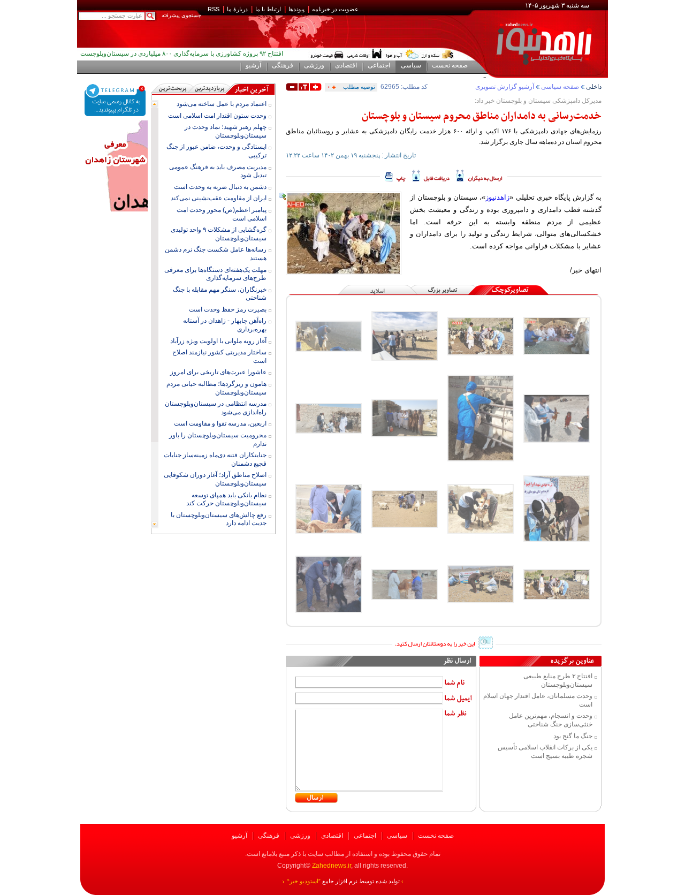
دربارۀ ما (237, 9)
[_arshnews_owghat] (327, 54)
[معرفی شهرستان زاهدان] (115, 124)
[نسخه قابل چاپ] (395, 176)
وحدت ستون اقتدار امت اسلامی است (217, 115)
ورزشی (300, 835)
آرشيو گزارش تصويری (504, 86)
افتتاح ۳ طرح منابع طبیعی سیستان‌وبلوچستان (557, 680)
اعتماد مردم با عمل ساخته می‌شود (222, 104)
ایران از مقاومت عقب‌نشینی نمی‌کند (219, 198)
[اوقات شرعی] (364, 54)
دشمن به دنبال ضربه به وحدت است (220, 187)
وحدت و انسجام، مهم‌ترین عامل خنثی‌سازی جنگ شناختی (550, 720)
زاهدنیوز (497, 197)
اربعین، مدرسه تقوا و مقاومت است (220, 423)
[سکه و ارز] (438, 54)
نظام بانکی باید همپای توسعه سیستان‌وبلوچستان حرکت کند (226, 499)
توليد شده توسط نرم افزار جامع (343, 881)
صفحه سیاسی (560, 86)
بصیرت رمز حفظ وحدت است (228, 309)
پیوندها (296, 9)
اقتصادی (332, 835)
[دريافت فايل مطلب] (431, 176)
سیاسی (397, 835)
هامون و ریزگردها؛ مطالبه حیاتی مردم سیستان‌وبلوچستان (216, 388)
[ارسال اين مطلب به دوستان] (479, 176)
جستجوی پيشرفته (181, 15)
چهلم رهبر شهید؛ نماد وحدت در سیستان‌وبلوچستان (226, 131)
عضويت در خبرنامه (335, 9)
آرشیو (239, 835)
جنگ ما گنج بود (572, 736)
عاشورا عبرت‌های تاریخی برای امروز (218, 372)
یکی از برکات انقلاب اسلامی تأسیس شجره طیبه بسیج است (545, 752)
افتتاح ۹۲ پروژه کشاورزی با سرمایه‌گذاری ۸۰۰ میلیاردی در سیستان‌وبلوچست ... (181, 57)
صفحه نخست (436, 835)
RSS (213, 9)
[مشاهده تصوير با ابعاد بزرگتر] (282, 196)
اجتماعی (365, 835)
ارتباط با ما (268, 9)
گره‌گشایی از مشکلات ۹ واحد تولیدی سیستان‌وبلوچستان (219, 234)
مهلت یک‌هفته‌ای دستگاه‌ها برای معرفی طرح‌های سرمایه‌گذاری (215, 274)
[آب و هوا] (402, 54)
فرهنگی (268, 835)
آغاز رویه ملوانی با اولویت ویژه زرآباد (218, 341)
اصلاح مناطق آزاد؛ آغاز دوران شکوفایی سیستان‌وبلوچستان (215, 479)
